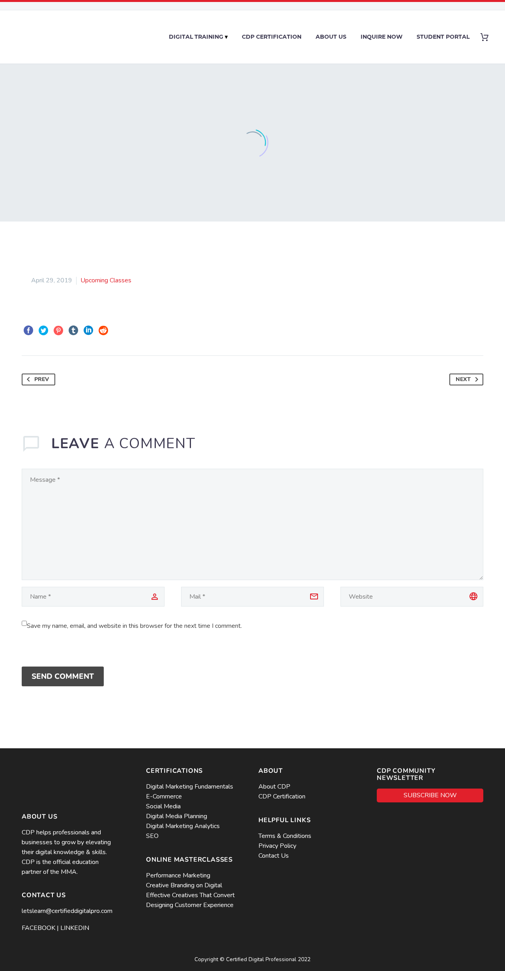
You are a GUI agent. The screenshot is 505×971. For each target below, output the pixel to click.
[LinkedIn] (88, 330)
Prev (41, 379)
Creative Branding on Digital (184, 885)
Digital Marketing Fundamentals (189, 786)
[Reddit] (103, 330)
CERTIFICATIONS (174, 770)
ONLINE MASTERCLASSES (189, 859)
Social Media (163, 806)
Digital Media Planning (176, 816)
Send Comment (63, 676)
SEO (152, 836)
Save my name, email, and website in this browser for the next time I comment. (134, 626)
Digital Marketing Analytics (183, 826)
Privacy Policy (278, 845)
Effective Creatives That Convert (190, 895)
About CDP (274, 786)
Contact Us (273, 855)
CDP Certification (271, 36)
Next (463, 379)
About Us (331, 36)
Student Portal (443, 36)
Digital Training (196, 36)
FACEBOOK (38, 928)
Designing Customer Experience (190, 905)
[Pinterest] (58, 330)
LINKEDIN (74, 928)
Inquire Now (381, 36)
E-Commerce (164, 796)
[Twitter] (43, 330)
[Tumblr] (73, 330)
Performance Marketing (178, 875)
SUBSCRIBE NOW (430, 795)
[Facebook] (28, 330)
